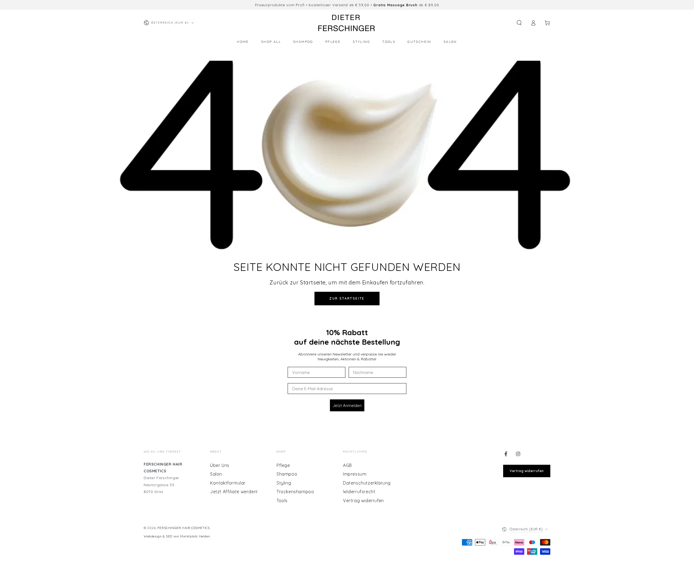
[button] (519, 23)
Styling (284, 483)
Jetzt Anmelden (347, 405)
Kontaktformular (228, 483)
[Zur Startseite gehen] (347, 23)
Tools (282, 500)
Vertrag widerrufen (363, 500)
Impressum (354, 474)
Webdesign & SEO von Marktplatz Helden (177, 536)
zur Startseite (347, 298)
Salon (216, 474)
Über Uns (219, 465)
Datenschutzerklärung (367, 483)
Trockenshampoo (295, 491)
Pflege (283, 465)
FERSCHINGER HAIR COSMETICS (184, 528)
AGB (347, 465)
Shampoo (287, 474)
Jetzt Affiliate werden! (234, 491)
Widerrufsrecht (359, 491)
